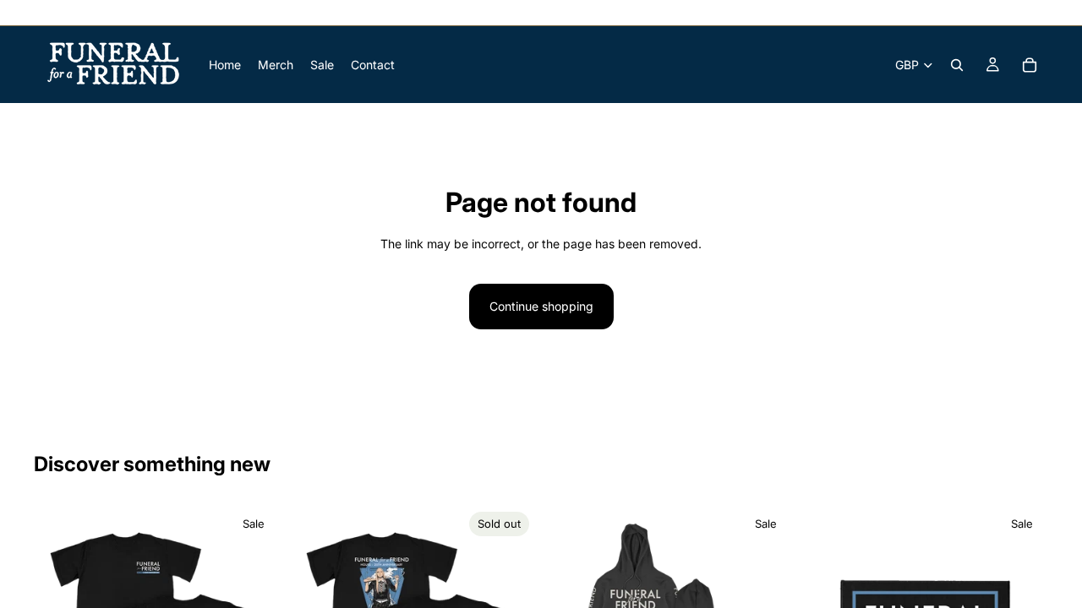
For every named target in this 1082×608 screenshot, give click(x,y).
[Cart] (1029, 65)
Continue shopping (541, 306)
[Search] (956, 65)
